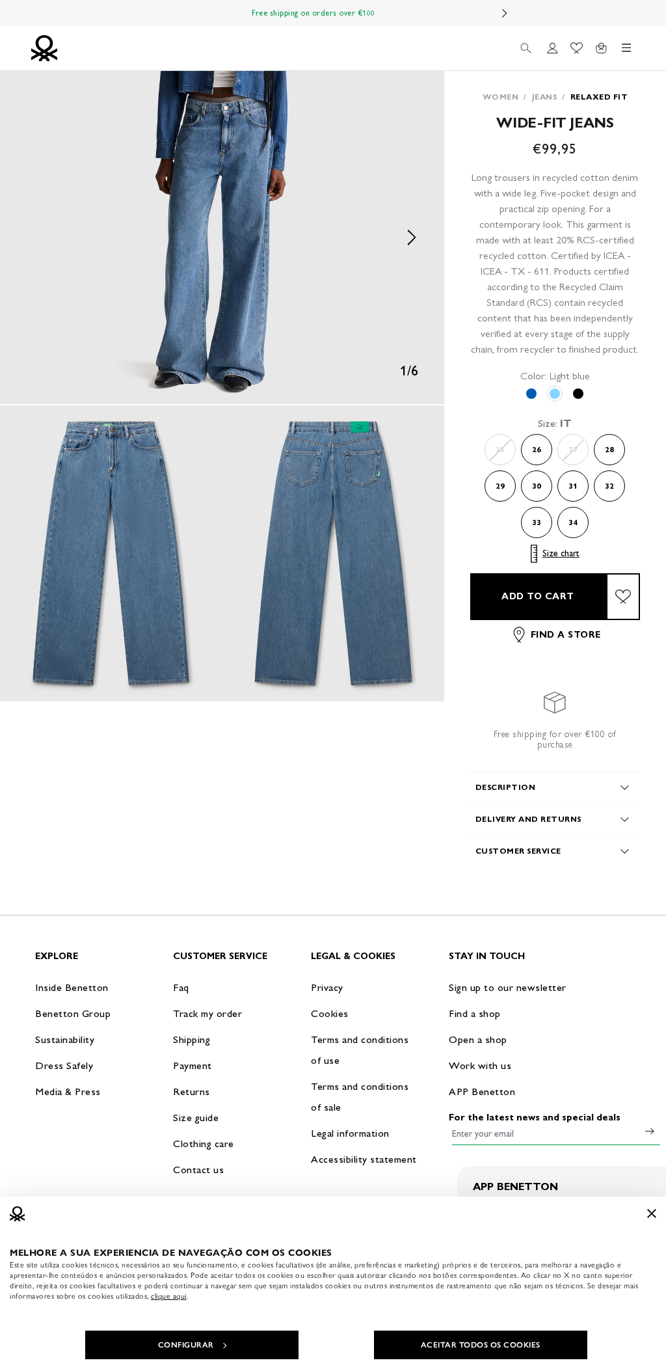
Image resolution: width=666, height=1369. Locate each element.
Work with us (480, 1065)
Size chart (560, 553)
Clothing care (203, 1143)
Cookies (330, 1013)
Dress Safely (64, 1065)
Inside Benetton (72, 987)
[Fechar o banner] (651, 1213)
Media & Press (68, 1091)
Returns (191, 1091)
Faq (181, 987)
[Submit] (649, 1130)
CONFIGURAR (186, 1344)
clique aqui (169, 1296)
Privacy (327, 987)
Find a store (566, 634)
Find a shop (475, 1013)
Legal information (350, 1133)
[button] (222, 237)
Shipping (191, 1039)
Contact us (198, 1169)
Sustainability (64, 1039)
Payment (192, 1065)
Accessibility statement (364, 1159)
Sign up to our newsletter (507, 987)
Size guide (196, 1117)
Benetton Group (73, 1013)
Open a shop (478, 1039)
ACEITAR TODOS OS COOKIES (480, 1344)
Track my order (207, 1013)
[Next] (504, 13)
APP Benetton (482, 1091)
